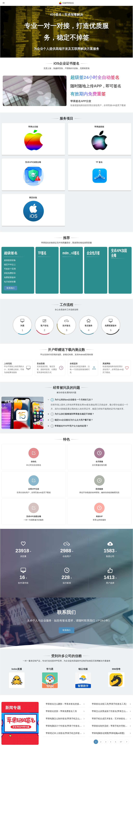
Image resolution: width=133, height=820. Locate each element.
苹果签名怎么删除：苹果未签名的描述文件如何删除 (65, 704)
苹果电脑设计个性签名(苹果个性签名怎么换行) (65, 726)
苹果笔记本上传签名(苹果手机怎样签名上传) (65, 733)
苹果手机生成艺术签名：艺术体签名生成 (110, 718)
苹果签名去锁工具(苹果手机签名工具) (109, 704)
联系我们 (10, 288)
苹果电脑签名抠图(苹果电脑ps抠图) (108, 733)
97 (121, 742)
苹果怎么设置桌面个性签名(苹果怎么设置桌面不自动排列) (112, 711)
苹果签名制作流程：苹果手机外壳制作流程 (111, 726)
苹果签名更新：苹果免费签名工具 (61, 711)
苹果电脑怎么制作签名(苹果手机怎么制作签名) (65, 718)
